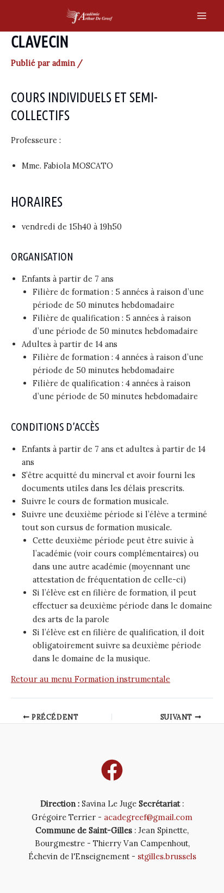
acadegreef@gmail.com (148, 817)
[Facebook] (112, 770)
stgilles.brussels (167, 856)
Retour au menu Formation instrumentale (90, 679)
